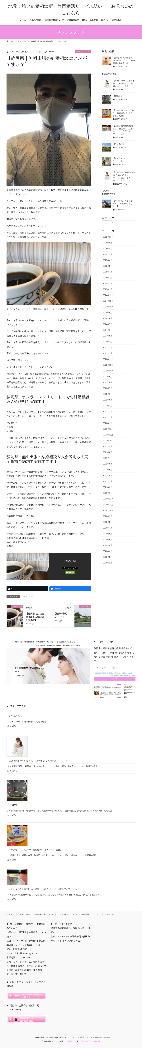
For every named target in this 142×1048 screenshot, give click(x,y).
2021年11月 (108, 435)
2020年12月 (108, 499)
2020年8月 (107, 522)
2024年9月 (107, 312)
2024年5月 (107, 336)
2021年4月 (107, 475)
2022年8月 (107, 382)
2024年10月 (108, 307)
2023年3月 (107, 347)
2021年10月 (108, 440)
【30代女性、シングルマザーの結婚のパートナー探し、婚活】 (124, 113)
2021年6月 (107, 464)
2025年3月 (107, 277)
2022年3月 (107, 411)
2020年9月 (107, 516)
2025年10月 (108, 237)
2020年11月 (108, 504)
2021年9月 (107, 446)
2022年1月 (107, 423)
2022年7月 (107, 388)
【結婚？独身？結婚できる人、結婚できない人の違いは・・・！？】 (123, 83)
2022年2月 (107, 417)
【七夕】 (106, 191)
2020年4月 (107, 545)
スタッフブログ (83, 51)
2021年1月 (107, 493)
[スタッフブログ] (15, 611)
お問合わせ (109, 914)
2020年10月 (108, 510)
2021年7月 (107, 458)
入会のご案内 (24, 914)
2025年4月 (107, 272)
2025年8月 (107, 248)
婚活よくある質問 (81, 914)
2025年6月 (107, 260)
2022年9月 (107, 376)
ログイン (97, 914)
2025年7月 (107, 254)
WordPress (55, 1041)
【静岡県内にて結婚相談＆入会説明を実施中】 (35, 616)
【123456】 (118, 96)
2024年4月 (107, 341)
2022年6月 (107, 394)
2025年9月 (107, 243)
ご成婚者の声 (63, 914)
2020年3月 (107, 551)
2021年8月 (107, 452)
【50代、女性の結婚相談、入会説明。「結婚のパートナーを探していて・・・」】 (43, 889)
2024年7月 (107, 324)
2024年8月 (107, 318)
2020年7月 (107, 528)
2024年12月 (108, 295)
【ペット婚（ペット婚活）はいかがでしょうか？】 (122, 203)
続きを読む (13, 727)
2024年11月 (108, 301)
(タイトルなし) (14, 716)
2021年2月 (107, 487)
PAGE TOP (136, 1014)
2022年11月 (108, 365)
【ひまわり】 (119, 144)
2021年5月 (107, 469)
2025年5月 (107, 266)
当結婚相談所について (44, 914)
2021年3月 (107, 481)
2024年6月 (107, 330)
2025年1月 (107, 289)
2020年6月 (107, 534)
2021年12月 (108, 429)
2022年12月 (108, 359)
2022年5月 (107, 400)
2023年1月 (107, 353)
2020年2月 (107, 557)
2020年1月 (107, 563)
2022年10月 (108, 371)
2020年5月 (107, 539)
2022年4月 (107, 405)
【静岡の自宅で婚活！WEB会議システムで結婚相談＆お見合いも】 (124, 60)
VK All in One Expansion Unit (89, 1041)
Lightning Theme (70, 1041)
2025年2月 (107, 283)
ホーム (11, 914)
